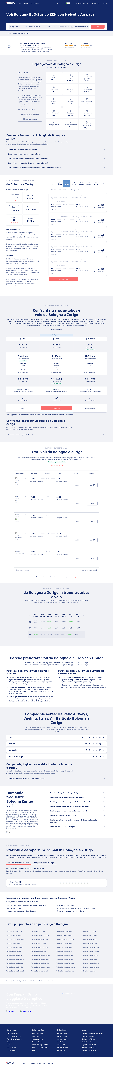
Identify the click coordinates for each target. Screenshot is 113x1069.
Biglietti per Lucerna (89, 1045)
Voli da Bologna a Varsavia (65, 963)
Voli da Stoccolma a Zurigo (65, 939)
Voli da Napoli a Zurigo (89, 943)
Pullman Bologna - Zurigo (65, 905)
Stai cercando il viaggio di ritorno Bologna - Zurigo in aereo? (27, 905)
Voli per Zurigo (22, 981)
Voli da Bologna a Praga (89, 959)
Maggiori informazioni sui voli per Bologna (21, 911)
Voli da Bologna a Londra (64, 955)
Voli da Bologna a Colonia (39, 971)
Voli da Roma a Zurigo (89, 931)
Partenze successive (89, 570)
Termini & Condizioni (38, 1063)
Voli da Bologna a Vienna (64, 959)
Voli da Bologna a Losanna (65, 971)
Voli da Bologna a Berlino (90, 955)
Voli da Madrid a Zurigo (14, 935)
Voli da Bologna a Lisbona (14, 963)
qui (76, 577)
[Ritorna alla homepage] (12, 3)
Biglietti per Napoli (88, 1036)
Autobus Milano (37, 1036)
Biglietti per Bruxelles (89, 1048)
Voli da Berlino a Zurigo (89, 935)
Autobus (25, 3)
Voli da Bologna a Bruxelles (40, 963)
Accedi (105, 3)
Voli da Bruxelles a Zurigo (39, 947)
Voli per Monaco (62, 1048)
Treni (19, 3)
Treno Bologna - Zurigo (14, 908)
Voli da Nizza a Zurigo (38, 951)
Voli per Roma (62, 1036)
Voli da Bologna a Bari (89, 971)
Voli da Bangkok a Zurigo (14, 947)
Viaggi (84, 1030)
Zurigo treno (11, 1050)
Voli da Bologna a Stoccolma (40, 959)
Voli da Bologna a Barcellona (40, 955)
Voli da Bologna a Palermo (90, 967)
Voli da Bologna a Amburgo (40, 967)
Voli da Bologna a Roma (14, 955)
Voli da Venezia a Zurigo (64, 947)
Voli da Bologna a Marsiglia (15, 971)
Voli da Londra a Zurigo (64, 935)
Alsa (33, 1050)
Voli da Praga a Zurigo (38, 943)
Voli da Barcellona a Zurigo (40, 935)
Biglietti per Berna (88, 1042)
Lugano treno (11, 1048)
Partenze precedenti (24, 570)
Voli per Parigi (62, 1033)
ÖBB (8, 1045)
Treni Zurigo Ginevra (14, 1036)
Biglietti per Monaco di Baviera (92, 1033)
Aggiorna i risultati (55, 465)
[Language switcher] (69, 3)
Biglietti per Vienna (88, 1039)
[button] (52, 27)
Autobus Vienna (37, 1039)
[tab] (59, 190)
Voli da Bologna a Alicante (90, 963)
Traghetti (36, 3)
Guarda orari (14, 222)
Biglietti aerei (61, 1030)
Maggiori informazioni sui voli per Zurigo (71, 911)
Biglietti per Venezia (89, 1050)
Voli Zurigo (60, 1042)
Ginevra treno (11, 1042)
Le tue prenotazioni (82, 3)
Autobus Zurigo (37, 1033)
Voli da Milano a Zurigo (14, 931)
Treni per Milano (12, 1033)
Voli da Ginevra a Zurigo (64, 931)
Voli (31, 3)
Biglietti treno (12, 1030)
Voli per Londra (62, 1039)
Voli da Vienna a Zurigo (89, 939)
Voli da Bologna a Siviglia (14, 967)
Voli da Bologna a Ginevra (90, 951)
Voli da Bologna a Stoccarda (65, 967)
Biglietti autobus (38, 1030)
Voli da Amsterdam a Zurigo (15, 939)
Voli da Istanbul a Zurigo (39, 939)
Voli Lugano (61, 1045)
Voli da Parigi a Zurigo (38, 931)
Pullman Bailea (37, 1042)
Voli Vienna (61, 1050)
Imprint (25, 1063)
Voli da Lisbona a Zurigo (64, 943)
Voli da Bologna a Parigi (64, 951)
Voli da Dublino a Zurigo (14, 951)
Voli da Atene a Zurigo (13, 943)
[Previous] (29, 615)
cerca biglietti (14, 200)
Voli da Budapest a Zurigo (90, 947)
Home (8, 981)
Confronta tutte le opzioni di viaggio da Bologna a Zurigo (76, 908)
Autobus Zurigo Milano (40, 1045)
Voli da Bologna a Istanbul (15, 959)
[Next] (103, 184)
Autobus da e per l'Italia (40, 1048)
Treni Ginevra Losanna (14, 1039)
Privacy (50, 1063)
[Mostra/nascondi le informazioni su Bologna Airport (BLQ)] (103, 883)
